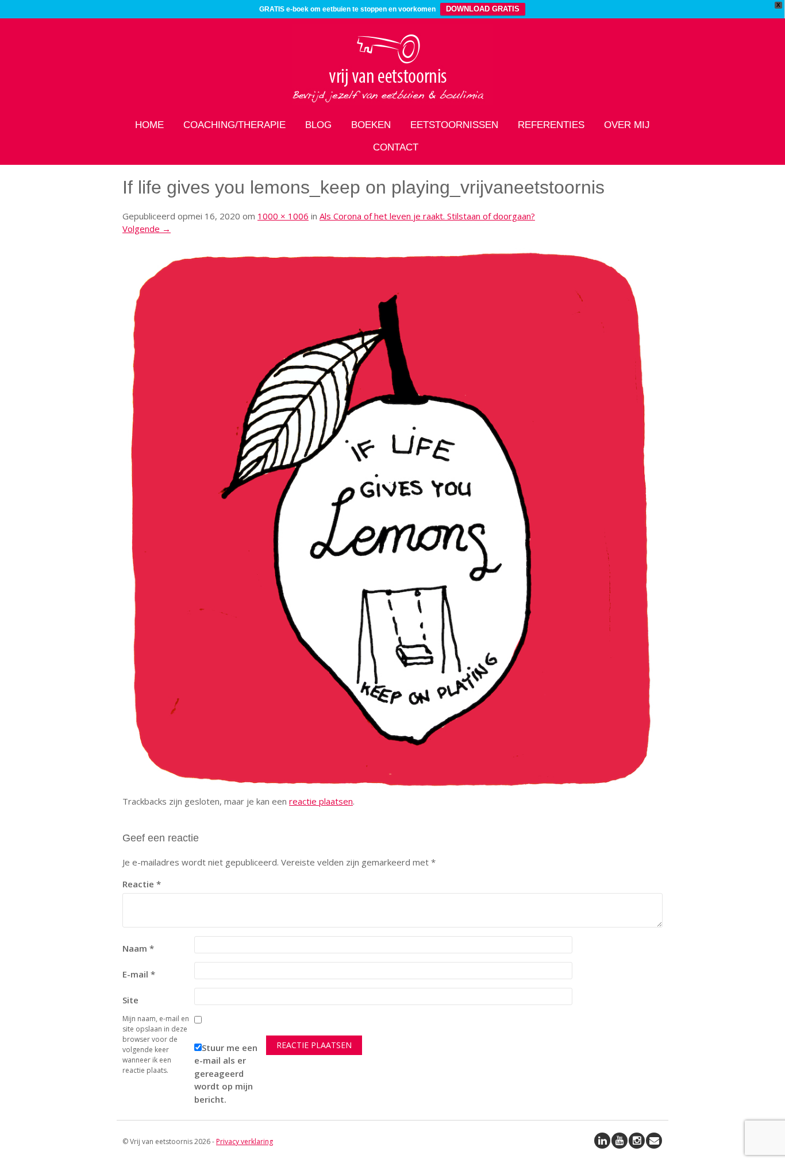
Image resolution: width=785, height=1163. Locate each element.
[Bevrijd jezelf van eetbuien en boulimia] (392, 101)
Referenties (551, 124)
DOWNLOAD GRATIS (483, 9)
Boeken (371, 124)
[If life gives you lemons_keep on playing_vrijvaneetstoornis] (392, 788)
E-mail (138, 974)
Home (149, 124)
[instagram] (636, 1140)
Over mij (627, 124)
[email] (654, 1140)
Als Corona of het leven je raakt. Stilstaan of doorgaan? (427, 216)
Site (130, 1000)
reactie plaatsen (321, 801)
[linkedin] (602, 1140)
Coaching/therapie (234, 124)
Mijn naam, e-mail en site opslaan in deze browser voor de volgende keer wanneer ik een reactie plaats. (155, 1044)
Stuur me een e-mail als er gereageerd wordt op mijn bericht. (225, 1073)
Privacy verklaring (244, 1141)
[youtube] (619, 1140)
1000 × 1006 (283, 216)
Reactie (141, 884)
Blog (318, 124)
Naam (138, 948)
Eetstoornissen (454, 124)
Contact (395, 147)
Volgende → (146, 228)
